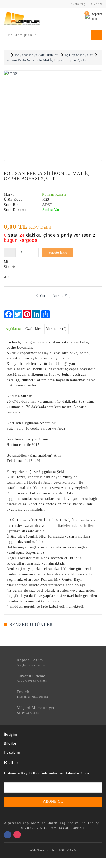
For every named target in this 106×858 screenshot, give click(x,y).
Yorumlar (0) (56, 329)
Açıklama (13, 329)
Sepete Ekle (57, 252)
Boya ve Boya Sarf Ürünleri (37, 55)
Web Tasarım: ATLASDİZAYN (53, 850)
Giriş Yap (78, 4)
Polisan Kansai (54, 194)
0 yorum (43, 296)
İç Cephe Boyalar (79, 55)
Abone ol (53, 802)
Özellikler (33, 329)
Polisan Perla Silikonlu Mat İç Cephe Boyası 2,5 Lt (46, 60)
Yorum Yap (62, 296)
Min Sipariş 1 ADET (9, 269)
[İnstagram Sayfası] (17, 834)
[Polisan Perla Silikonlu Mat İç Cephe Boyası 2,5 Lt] (53, 115)
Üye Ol (96, 4)
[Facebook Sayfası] (7, 834)
